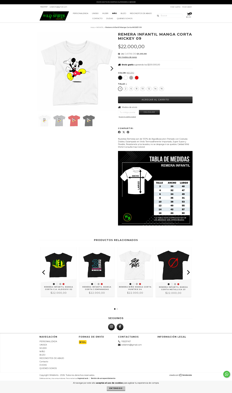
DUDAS (109, 18)
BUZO (123, 13)
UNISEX (95, 13)
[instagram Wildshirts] (111, 327)
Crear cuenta (175, 7)
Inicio (93, 27)
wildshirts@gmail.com (58, 7)
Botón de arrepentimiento (103, 378)
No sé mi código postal (127, 117)
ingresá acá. (82, 378)
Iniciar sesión (187, 7)
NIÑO (114, 13)
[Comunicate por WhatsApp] (226, 374)
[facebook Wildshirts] (120, 327)
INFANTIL (100, 27)
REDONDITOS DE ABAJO (141, 13)
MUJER (105, 13)
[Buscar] (157, 15)
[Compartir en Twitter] (123, 132)
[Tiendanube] (181, 376)
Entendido (116, 388)
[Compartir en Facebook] (119, 132)
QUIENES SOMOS (125, 18)
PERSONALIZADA (80, 13)
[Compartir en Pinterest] (128, 132)
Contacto (97, 18)
